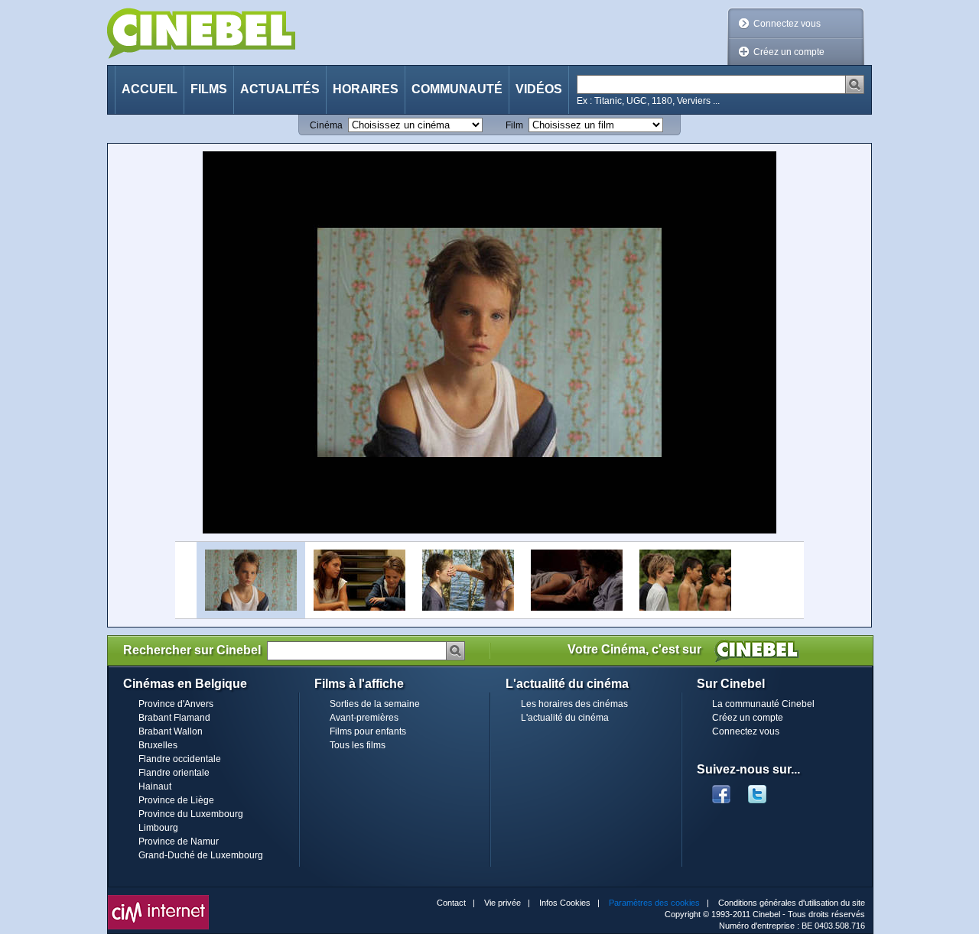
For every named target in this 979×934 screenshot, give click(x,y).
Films (208, 89)
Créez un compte (789, 52)
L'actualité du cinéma (565, 717)
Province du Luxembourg (190, 814)
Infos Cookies (564, 902)
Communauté (457, 89)
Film (514, 125)
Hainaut (154, 786)
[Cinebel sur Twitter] (765, 789)
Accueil (149, 89)
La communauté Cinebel (763, 704)
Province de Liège (176, 800)
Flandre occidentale (179, 759)
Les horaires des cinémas (574, 704)
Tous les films (357, 745)
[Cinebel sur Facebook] (721, 789)
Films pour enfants (368, 731)
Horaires (365, 89)
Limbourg (158, 827)
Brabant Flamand (174, 717)
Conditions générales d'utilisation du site (791, 902)
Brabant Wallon (170, 731)
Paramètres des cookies (654, 902)
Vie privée (502, 902)
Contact (451, 902)
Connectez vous (787, 23)
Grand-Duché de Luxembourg (200, 855)
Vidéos (539, 89)
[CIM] (158, 898)
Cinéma (326, 125)
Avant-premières (364, 717)
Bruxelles (157, 745)
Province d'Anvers (175, 704)
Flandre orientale (174, 772)
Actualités (280, 89)
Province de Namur (178, 841)
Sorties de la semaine (375, 704)
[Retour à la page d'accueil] (201, 33)
